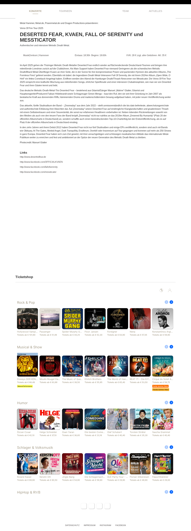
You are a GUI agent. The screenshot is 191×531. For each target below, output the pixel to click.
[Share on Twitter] (91, 506)
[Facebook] (170, 2)
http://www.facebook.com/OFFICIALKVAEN (41, 162)
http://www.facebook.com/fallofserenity (39, 167)
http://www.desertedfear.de (33, 157)
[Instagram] (175, 2)
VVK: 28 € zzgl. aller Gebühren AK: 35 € (146, 55)
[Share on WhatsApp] (99, 506)
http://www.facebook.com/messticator (38, 172)
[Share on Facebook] (84, 506)
